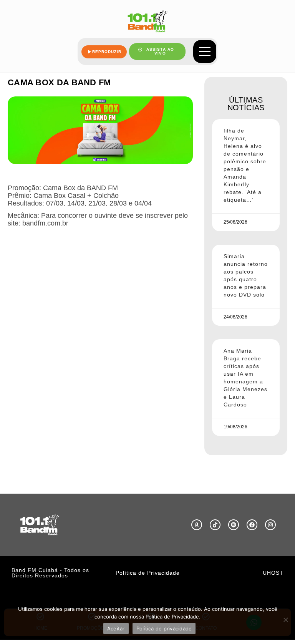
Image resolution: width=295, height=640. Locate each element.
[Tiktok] (215, 524)
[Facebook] (252, 524)
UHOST (273, 573)
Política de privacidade (164, 628)
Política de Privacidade (148, 573)
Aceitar (116, 628)
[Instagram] (270, 524)
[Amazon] (196, 524)
